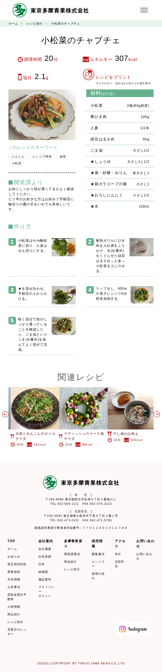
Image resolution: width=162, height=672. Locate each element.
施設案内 (44, 579)
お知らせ (13, 556)
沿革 (41, 564)
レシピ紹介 (35, 23)
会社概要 (44, 549)
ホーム (13, 23)
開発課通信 (72, 554)
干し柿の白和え (123, 434)
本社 (118, 554)
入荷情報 (13, 606)
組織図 (43, 571)
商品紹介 (13, 614)
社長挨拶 (44, 556)
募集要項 (98, 554)
